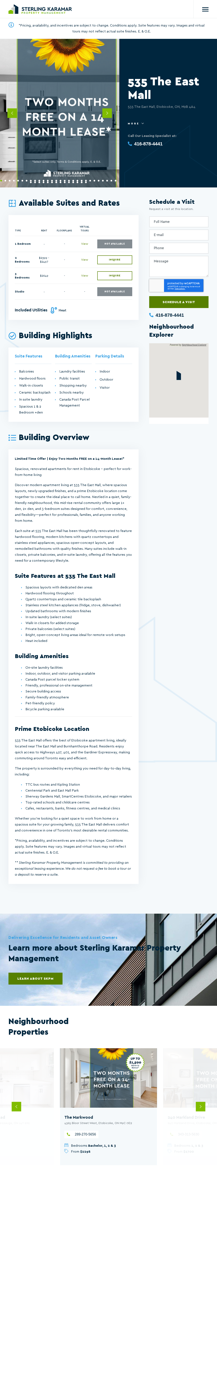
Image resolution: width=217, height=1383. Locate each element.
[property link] (108, 1078)
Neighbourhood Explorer (194, 344)
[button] (178, 375)
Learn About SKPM (35, 978)
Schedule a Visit (179, 302)
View (84, 243)
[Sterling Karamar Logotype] (40, 9)
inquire (115, 260)
